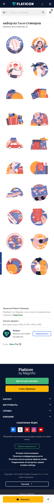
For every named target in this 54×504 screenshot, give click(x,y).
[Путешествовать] (39, 94)
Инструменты (10, 404)
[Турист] (39, 45)
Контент (7, 399)
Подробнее (18, 315)
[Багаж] (14, 266)
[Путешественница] (39, 266)
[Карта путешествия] (39, 192)
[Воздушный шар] (14, 45)
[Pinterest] (27, 429)
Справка (7, 410)
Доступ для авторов (27, 381)
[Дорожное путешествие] (14, 143)
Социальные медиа (27, 422)
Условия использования (27, 453)
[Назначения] (14, 168)
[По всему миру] (14, 242)
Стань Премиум (27, 388)
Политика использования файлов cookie (28, 459)
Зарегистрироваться (27, 446)
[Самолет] (14, 192)
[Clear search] (37, 12)
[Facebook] (13, 429)
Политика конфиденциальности (28, 456)
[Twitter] (20, 429)
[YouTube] (40, 429)
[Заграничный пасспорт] (39, 168)
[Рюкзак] (39, 143)
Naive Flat (14, 344)
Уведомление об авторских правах (28, 462)
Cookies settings (27, 465)
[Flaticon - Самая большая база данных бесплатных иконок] (23, 3)
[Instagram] (34, 429)
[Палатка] (14, 94)
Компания (8, 416)
